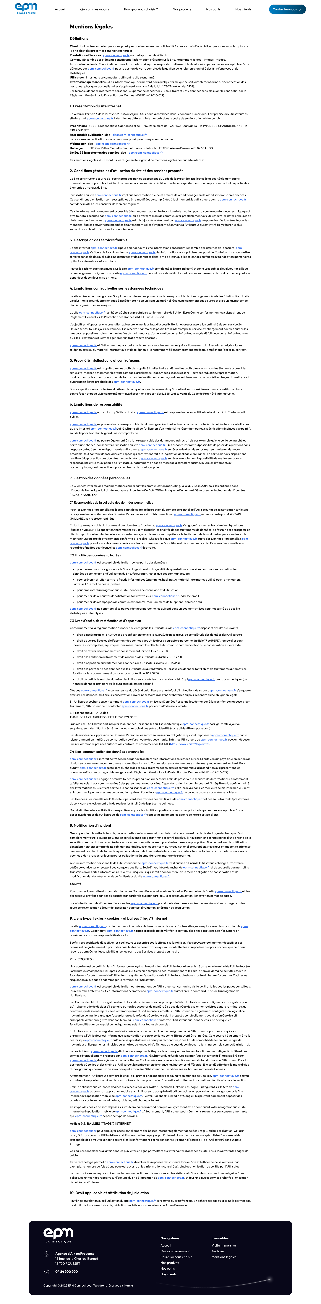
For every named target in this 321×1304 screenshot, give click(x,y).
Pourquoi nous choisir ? (141, 9)
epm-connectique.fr (116, 55)
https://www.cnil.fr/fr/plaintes (190, 744)
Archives (218, 1251)
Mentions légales (224, 1257)
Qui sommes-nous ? (94, 9)
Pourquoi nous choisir (176, 1257)
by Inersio (126, 1285)
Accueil (60, 9)
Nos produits (182, 9)
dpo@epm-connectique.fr (130, 134)
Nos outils (213, 9)
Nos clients (243, 9)
